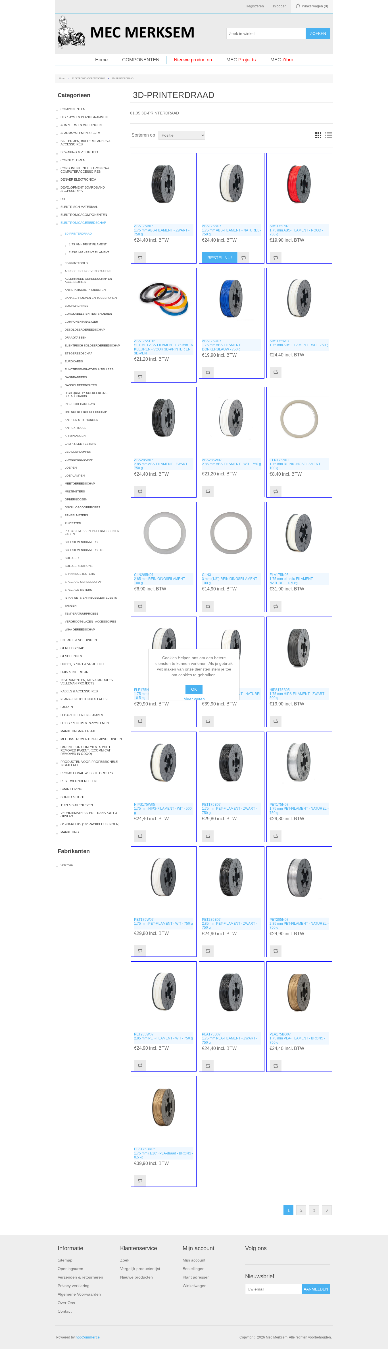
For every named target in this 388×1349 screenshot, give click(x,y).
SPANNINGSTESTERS (80, 573)
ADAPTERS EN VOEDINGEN (81, 125)
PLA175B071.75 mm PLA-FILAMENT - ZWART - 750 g (229, 1038)
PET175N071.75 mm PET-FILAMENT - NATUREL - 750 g (299, 809)
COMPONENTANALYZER (81, 321)
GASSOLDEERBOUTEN (81, 385)
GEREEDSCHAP (72, 648)
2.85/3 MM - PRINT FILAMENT (89, 252)
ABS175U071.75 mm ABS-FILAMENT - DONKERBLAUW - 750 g (222, 345)
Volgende (327, 1210)
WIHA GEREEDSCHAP (80, 629)
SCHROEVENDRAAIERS (81, 542)
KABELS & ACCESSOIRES (79, 691)
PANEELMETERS (76, 515)
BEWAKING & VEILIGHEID (79, 152)
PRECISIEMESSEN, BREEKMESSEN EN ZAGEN (92, 532)
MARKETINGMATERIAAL (78, 731)
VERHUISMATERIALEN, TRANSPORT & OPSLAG (89, 814)
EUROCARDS (74, 361)
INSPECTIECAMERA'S (80, 404)
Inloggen (280, 6)
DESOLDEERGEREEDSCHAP (85, 329)
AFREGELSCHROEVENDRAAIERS (88, 271)
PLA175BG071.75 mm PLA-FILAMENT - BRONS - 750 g (297, 1038)
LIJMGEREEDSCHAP (79, 459)
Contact (65, 1311)
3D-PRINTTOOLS (76, 263)
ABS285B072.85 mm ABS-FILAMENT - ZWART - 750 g (161, 464)
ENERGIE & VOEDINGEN (79, 640)
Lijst (328, 135)
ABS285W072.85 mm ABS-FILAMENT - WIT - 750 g (231, 462)
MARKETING (70, 832)
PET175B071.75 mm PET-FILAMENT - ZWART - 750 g (229, 809)
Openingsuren (70, 1268)
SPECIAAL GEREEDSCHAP (83, 581)
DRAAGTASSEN (75, 337)
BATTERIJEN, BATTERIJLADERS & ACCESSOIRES (85, 142)
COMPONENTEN (140, 59)
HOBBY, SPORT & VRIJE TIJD (82, 664)
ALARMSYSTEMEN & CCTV (80, 133)
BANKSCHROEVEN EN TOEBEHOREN (91, 297)
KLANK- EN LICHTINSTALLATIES (84, 699)
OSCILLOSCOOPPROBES (82, 507)
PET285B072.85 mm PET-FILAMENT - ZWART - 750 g (229, 924)
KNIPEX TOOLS (75, 427)
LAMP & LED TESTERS (80, 443)
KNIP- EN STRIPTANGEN (81, 419)
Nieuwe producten (193, 59)
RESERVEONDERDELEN (79, 781)
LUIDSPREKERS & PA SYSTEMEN (85, 723)
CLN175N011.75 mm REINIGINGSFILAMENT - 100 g (296, 464)
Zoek (124, 1260)
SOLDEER (72, 557)
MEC (241, 59)
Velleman (67, 865)
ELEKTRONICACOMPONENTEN (84, 214)
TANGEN (70, 605)
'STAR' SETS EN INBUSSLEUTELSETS (91, 597)
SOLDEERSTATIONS (79, 565)
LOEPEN (71, 467)
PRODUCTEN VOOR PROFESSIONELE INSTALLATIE (89, 763)
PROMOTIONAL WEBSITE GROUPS (87, 773)
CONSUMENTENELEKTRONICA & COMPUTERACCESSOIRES (85, 169)
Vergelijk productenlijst (140, 1268)
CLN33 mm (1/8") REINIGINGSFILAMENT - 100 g (230, 579)
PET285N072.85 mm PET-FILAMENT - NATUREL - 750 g (299, 924)
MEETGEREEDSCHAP (80, 483)
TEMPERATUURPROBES (81, 613)
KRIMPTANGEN (75, 435)
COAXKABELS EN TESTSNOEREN (88, 313)
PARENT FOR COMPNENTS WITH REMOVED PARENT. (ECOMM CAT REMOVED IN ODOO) (85, 750)
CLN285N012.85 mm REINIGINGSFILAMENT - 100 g (160, 579)
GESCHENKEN (71, 656)
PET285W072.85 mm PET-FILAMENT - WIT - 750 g (163, 1036)
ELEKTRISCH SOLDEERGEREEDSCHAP (92, 345)
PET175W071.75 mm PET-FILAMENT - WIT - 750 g (163, 922)
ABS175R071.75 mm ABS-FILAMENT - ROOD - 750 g (296, 230)
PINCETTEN (73, 523)
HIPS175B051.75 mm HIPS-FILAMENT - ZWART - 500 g (298, 694)
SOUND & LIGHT (73, 797)
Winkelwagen (194, 1285)
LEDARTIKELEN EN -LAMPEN (82, 715)
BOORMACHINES (76, 305)
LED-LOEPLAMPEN (78, 451)
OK (194, 689)
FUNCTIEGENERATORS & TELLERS (89, 369)
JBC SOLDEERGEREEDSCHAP (86, 412)
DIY (63, 199)
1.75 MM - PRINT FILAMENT (88, 244)
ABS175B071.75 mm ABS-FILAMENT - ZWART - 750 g (161, 230)
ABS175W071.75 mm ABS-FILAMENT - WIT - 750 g (299, 343)
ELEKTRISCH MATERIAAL (79, 206)
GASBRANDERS (76, 377)
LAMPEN (67, 707)
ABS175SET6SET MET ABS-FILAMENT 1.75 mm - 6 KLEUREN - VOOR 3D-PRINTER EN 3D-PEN (163, 347)
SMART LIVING (71, 789)
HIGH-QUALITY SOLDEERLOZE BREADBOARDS (86, 394)
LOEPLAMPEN (75, 475)
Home (101, 59)
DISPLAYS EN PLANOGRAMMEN (84, 117)
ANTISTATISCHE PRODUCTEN (85, 289)
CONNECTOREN (73, 160)
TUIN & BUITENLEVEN (77, 805)
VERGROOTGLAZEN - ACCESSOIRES (90, 621)
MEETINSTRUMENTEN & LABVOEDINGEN (91, 739)
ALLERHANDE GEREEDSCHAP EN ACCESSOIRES (88, 280)
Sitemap (65, 1260)
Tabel (318, 135)
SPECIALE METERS (78, 589)
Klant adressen (196, 1277)
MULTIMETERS (75, 491)
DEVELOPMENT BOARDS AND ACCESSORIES (83, 189)
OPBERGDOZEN (76, 499)
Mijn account (194, 1260)
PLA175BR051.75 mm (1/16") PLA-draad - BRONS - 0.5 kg (163, 1153)
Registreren (255, 6)
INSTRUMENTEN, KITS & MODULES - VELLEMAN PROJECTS (88, 681)
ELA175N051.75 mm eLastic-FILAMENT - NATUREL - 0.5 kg (292, 579)
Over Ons (66, 1302)
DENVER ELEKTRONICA (78, 179)
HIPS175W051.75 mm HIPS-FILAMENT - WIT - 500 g (163, 809)
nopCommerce (88, 1337)
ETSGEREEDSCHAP (79, 353)
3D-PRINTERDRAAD (78, 233)
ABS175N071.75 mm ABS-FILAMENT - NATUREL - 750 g (231, 230)
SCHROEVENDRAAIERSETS (84, 550)
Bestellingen (194, 1268)
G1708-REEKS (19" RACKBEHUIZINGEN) (90, 824)
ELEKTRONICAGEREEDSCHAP (88, 78)
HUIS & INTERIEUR (74, 672)
